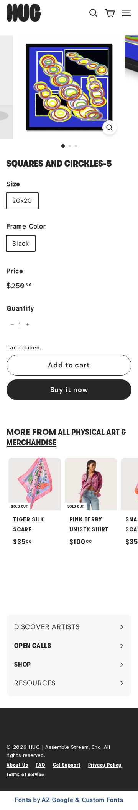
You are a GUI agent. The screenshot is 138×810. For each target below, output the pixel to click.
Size (13, 184)
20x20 (22, 201)
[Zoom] (109, 127)
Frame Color (26, 226)
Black (20, 243)
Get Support (66, 765)
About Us (17, 765)
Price (15, 271)
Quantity (20, 308)
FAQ (40, 765)
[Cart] (110, 12)
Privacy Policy (105, 765)
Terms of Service (25, 774)
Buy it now (69, 389)
